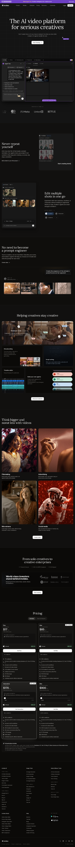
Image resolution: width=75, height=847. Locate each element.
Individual (32, 618)
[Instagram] (66, 841)
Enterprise (32, 5)
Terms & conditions (16, 844)
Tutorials (28, 819)
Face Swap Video (55, 796)
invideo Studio (5, 813)
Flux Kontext (29, 793)
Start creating (37, 592)
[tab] (4, 60)
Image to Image (29, 776)
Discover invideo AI (37, 398)
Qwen (27, 795)
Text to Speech (54, 776)
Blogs (27, 821)
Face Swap (53, 794)
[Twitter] (60, 841)
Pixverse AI (4, 802)
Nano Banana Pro (30, 786)
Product (18, 5)
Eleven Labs (53, 784)
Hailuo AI (4, 804)
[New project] (43, 60)
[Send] (22, 99)
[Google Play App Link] (62, 816)
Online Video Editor (6, 817)
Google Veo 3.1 (5, 793)
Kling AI (3, 797)
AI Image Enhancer (30, 780)
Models (24, 5)
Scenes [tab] (36, 63)
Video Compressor (6, 830)
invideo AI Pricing (30, 832)
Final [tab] (42, 63)
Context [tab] (29, 63)
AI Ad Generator (5, 787)
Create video (37, 537)
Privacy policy (5, 844)
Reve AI (28, 800)
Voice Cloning (54, 778)
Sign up (70, 5)
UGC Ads (4, 783)
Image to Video (5, 780)
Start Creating (36, 42)
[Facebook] (72, 841)
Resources (44, 5)
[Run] (33, 225)
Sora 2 (3, 795)
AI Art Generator (30, 774)
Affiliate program (30, 830)
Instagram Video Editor (7, 821)
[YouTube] (69, 841)
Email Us (28, 817)
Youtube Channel (30, 823)
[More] (23, 64)
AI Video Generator (6, 774)
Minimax (53, 786)
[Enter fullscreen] (72, 63)
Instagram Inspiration (31, 826)
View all (3, 808)
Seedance (4, 806)
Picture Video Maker (6, 819)
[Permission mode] (21, 64)
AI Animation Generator (7, 785)
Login (64, 5)
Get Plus (19, 650)
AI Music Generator (55, 774)
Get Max (56, 650)
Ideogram (28, 788)
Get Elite (56, 709)
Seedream (28, 791)
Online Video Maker (6, 823)
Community (52, 5)
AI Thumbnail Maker (30, 778)
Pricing (38, 5)
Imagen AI (28, 797)
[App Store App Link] (62, 820)
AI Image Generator (30, 771)
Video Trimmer (5, 828)
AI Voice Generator (55, 771)
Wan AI (3, 799)
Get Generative (19, 709)
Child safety (26, 844)
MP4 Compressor (6, 832)
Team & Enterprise (41, 618)
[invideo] (5, 841)
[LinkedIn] (63, 841)
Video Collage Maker (6, 826)
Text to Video (5, 778)
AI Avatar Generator (6, 776)
